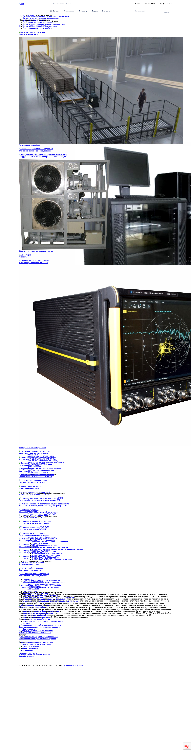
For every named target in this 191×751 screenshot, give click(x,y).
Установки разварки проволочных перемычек (43, 621)
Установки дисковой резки (34, 615)
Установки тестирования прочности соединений (44, 599)
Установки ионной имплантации (32, 517)
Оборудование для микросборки (33, 607)
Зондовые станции (31, 591)
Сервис (95, 11)
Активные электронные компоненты (35, 633)
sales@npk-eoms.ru (165, 4)
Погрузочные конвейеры (29, 145)
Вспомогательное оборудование (33, 576)
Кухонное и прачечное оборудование (35, 151)
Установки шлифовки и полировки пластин (37, 558)
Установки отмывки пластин (31, 535)
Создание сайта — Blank (72, 665)
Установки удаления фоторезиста (33, 552)
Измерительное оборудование (36, 20)
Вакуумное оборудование (30, 570)
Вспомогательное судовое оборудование (41, 18)
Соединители (24, 656)
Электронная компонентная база (37, 28)
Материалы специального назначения (39, 22)
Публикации (84, 11)
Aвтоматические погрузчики (31, 34)
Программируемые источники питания (35, 477)
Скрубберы (28, 579)
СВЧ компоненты (26, 650)
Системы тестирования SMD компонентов (41, 595)
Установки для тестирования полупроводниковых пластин (48, 597)
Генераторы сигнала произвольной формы (37, 459)
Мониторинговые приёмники (31, 465)
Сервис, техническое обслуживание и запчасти (39, 627)
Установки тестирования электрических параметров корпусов (50, 601)
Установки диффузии (28, 512)
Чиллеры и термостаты (33, 582)
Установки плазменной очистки (36, 619)
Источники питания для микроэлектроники (37, 638)
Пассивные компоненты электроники (35, 644)
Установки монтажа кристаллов (37, 617)
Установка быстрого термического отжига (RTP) (40, 500)
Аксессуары (24, 257)
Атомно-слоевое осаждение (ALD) (34, 494)
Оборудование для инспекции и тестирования (39, 587)
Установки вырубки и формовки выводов (41, 611)
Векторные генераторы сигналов (33, 453)
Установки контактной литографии (34, 523)
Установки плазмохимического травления (37, 541)
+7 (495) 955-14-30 (148, 4)
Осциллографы (25, 471)
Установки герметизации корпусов (38, 613)
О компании (69, 11)
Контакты (106, 11)
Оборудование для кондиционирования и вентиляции (42, 156)
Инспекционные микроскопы (35, 593)
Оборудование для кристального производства (44, 24)
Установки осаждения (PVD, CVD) (33, 529)
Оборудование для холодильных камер (36, 251)
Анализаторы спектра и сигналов (33, 263)
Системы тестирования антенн (32, 482)
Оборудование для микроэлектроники (40, 26)
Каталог (56, 11)
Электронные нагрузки (29, 488)
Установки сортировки (28, 547)
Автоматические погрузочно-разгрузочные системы (46, 16)
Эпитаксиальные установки (30, 564)
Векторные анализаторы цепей (32, 447)
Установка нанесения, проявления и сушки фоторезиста (43, 506)
